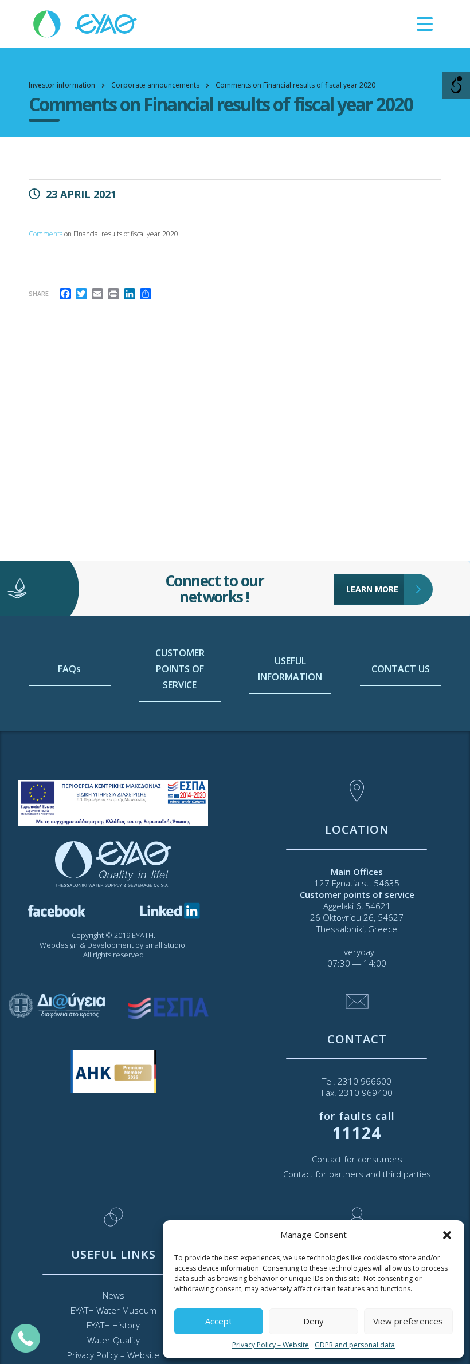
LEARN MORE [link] (372, 589)
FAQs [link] (69, 669)
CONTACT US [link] (400, 669)
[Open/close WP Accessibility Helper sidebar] (456, 85)
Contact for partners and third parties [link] (357, 1173)
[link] (86, 23)
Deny (313, 1321)
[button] (447, 1235)
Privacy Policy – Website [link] (270, 1345)
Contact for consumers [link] (357, 1159)
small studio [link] (165, 945)
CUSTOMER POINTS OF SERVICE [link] (180, 668)
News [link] (113, 1295)
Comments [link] (45, 234)
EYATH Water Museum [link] (113, 1310)
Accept (218, 1321)
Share (39, 293)
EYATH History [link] (113, 1325)
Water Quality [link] (113, 1340)
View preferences (408, 1321)
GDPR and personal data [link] (355, 1345)
